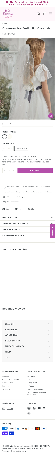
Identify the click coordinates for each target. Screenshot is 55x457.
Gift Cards (31, 376)
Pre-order (21, 148)
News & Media (7, 383)
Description (9, 217)
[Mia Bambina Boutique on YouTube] (39, 408)
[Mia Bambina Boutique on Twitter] (44, 408)
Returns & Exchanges (36, 389)
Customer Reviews (13, 235)
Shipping (15, 156)
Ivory (10, 137)
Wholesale (6, 389)
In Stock (7, 148)
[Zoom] (50, 115)
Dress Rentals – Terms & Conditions (37, 393)
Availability (8, 143)
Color (9, 132)
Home (4, 24)
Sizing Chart (32, 383)
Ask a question (11, 229)
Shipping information (15, 223)
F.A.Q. (29, 379)
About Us (5, 376)
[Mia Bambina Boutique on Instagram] (29, 408)
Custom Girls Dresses (10, 379)
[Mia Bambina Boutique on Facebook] (34, 408)
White (4, 137)
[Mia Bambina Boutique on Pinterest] (29, 413)
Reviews (5, 386)
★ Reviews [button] (52, 231)
